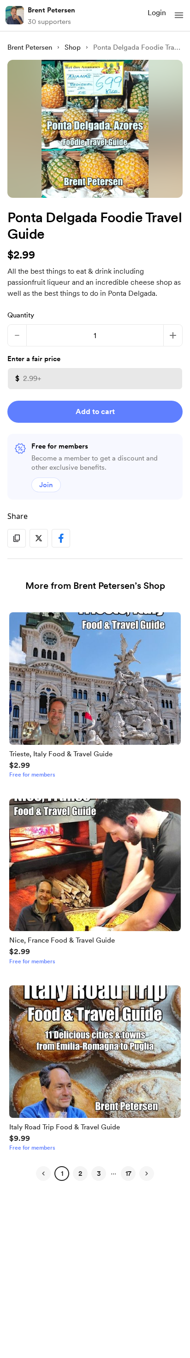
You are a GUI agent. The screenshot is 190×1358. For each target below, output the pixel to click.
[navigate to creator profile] (15, 15)
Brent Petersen (51, 10)
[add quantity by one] (173, 335)
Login (157, 12)
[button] (178, 15)
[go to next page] (146, 1173)
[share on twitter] (39, 538)
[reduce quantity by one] (17, 335)
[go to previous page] (43, 1173)
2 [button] (80, 1173)
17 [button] (128, 1173)
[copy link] (16, 538)
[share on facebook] (61, 538)
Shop (73, 47)
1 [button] (62, 1173)
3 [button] (99, 1173)
